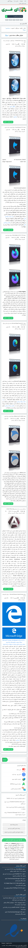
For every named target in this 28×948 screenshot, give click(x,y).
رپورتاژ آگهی (10, 1)
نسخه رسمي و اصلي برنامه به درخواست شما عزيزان (14, 644)
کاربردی (13, 513)
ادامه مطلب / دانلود (8, 122)
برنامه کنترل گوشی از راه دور (14, 828)
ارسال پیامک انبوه (14, 825)
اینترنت (23, 420)
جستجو (4, 760)
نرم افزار (17, 28)
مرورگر (23, 46)
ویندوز (16, 46)
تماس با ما (16, 1)
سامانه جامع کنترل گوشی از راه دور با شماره (14, 832)
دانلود (21, 28)
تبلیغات (21, 1)
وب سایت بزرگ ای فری (16, 307)
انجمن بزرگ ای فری (9, 406)
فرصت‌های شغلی (22, 3)
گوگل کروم (12, 107)
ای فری (15, 117)
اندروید (12, 28)
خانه (25, 1)
